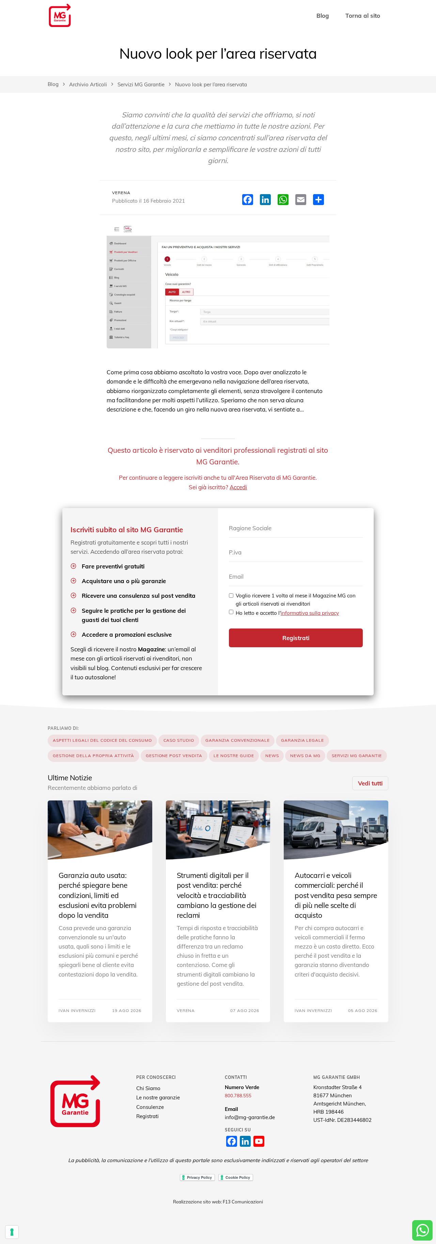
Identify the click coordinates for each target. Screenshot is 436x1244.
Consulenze (150, 1107)
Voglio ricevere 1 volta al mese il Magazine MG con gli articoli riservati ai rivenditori (296, 599)
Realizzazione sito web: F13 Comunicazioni (218, 1201)
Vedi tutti (370, 783)
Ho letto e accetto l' (287, 613)
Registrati (295, 637)
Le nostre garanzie (158, 1097)
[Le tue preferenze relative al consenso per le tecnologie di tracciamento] (11, 1232)
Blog (322, 15)
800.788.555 (238, 1095)
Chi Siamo (148, 1088)
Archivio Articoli (88, 84)
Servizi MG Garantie (141, 84)
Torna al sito (362, 15)
